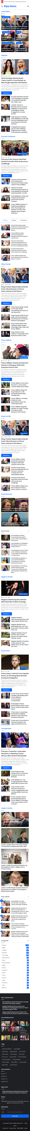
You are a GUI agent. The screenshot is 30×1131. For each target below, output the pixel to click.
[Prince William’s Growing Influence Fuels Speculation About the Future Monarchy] (5, 400)
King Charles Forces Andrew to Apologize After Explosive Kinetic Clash (20, 333)
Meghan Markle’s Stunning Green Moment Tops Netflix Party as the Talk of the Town (19, 643)
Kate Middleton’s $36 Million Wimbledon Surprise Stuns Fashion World (19, 545)
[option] (15, 33)
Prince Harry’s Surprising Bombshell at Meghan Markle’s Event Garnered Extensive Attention (19, 714)
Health (4, 965)
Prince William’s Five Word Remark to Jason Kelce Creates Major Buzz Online (19, 385)
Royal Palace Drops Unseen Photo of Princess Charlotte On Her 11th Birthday (19, 774)
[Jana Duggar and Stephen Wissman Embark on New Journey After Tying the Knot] (14, 505)
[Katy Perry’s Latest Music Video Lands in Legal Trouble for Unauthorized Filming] (14, 519)
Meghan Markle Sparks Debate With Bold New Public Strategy (13, 601)
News (3, 960)
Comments (23, 220)
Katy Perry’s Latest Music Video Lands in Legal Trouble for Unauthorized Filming (14, 524)
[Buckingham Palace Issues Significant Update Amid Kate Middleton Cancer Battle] (15, 1029)
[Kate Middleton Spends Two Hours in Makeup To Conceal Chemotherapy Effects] (15, 1037)
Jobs (3, 985)
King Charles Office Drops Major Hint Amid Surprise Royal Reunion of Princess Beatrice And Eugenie (19, 318)
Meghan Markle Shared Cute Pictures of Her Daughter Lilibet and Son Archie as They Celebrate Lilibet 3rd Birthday (20, 934)
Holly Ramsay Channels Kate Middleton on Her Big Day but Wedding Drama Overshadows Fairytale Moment (19, 120)
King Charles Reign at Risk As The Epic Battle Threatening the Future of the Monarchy (19, 309)
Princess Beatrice (22, 1056)
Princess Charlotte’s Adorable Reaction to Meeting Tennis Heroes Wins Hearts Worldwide (13, 753)
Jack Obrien (5, 76)
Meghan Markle (13, 1051)
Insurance (4, 970)
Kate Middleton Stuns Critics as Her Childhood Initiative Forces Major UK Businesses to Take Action (19, 553)
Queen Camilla (23, 1062)
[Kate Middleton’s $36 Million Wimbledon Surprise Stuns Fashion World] (5, 545)
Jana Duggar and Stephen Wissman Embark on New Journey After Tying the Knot (14, 510)
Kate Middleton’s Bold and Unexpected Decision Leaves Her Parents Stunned (19, 198)
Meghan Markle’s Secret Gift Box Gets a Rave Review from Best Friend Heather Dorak (19, 635)
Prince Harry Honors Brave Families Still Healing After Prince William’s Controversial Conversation (19, 697)
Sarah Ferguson (13, 1064)
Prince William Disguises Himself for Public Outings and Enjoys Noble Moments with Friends (19, 409)
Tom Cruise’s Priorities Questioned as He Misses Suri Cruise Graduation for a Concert (19, 926)
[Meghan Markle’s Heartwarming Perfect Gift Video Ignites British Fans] (5, 619)
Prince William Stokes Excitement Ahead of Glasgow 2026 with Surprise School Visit (19, 235)
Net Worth (4, 982)
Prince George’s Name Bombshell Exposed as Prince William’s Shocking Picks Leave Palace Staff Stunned (19, 800)
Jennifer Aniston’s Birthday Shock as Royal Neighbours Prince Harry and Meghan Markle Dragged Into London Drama (19, 109)
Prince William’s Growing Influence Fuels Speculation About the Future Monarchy (19, 401)
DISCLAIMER (20, 1128)
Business (4, 952)
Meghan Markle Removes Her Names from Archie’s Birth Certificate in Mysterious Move (19, 918)
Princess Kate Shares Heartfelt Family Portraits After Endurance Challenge (14, 161)
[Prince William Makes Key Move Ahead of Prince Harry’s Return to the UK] (22, 46)
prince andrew (22, 1051)
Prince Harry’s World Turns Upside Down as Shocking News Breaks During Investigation (15, 675)
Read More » (6, 93)
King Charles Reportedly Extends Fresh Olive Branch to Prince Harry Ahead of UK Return (14, 28)
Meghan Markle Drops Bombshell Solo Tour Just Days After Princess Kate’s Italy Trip (20, 627)
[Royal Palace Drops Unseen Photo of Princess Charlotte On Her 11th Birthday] (5, 773)
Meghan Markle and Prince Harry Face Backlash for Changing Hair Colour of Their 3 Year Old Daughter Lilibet (20, 910)
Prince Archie (5, 1054)
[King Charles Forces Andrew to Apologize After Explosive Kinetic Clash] (5, 334)
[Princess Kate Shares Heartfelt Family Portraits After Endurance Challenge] (8, 46)
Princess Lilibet (5, 1062)
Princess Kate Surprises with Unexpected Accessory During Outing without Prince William (19, 182)
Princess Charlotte (6, 1059)
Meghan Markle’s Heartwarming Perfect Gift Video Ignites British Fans (20, 619)
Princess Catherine (7, 43)
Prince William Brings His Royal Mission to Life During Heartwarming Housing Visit (19, 392)
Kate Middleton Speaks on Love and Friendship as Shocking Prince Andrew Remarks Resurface (19, 560)
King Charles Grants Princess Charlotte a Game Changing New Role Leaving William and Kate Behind (19, 790)
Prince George (13, 1054)
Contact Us (5, 1128)
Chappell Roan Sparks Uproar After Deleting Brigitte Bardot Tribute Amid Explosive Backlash (19, 129)
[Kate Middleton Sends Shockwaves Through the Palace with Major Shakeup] (5, 903)
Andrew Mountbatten (7, 1048)
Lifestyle (4, 950)
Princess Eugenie (16, 1059)
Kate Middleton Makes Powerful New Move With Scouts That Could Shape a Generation (19, 538)
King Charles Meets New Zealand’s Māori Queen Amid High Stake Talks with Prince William (20, 326)
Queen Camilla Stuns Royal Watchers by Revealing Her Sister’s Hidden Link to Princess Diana (14, 867)
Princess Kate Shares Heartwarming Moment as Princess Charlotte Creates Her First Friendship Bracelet (19, 243)
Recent (5, 220)
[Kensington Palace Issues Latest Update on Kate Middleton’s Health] (5, 1029)
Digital (3, 947)
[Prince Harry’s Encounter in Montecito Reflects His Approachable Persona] (5, 722)
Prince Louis (5, 1056)
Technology (5, 955)
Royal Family (5, 1064)
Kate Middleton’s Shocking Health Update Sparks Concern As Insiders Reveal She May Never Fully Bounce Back (19, 569)
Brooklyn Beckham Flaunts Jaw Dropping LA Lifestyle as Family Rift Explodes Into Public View (19, 99)
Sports (4, 972)
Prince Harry (22, 1054)
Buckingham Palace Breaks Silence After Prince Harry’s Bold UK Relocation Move (20, 706)
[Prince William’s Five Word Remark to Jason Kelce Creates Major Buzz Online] (5, 385)
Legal (3, 980)
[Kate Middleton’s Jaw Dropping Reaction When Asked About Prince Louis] (5, 782)
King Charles (6, 17)
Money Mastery (6, 962)
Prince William (6, 32)
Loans (3, 975)
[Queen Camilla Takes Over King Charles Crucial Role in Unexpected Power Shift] (15, 835)
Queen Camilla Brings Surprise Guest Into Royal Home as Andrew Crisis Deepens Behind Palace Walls (14, 889)
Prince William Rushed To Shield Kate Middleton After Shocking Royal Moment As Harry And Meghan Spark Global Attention (19, 208)
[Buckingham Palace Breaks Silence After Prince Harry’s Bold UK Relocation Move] (5, 706)
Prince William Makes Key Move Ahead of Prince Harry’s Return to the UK (19, 257)
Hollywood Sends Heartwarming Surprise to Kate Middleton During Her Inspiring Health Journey (19, 190)
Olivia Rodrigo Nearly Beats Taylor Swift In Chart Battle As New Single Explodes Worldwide (14, 80)
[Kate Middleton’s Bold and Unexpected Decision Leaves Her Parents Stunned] (5, 198)
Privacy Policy (12, 1128)
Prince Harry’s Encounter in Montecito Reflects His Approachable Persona (20, 722)
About (25, 1128)
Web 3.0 (4, 987)
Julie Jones (5, 157)
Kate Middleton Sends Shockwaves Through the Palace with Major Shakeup (19, 902)
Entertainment (5, 957)
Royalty (18, 32)
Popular (14, 220)
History (4, 967)
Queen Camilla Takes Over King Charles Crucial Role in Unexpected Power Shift (14, 845)
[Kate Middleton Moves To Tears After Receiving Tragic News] (5, 1037)
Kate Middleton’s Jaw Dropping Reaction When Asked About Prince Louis (19, 781)
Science (4, 977)
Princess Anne (13, 1056)
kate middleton (17, 1048)
